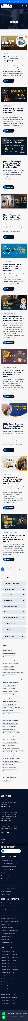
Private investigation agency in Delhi (12, 761)
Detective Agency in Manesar (8, 1003)
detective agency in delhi (9, 685)
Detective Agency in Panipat (8, 981)
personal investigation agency (10, 742)
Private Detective (19, 751)
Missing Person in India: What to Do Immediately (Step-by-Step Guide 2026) (13, 217)
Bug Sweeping (7, 105)
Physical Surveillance (6, 875)
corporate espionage (8, 666)
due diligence (18, 707)
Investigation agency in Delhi (10, 720)
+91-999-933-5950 (6, 806)
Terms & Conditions (12, 1016)
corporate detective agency (10, 660)
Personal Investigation (7, 860)
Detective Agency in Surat (7, 1000)
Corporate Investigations (9, 675)
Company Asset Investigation (8, 918)
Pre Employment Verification (8, 906)
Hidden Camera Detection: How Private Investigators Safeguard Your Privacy (13, 426)
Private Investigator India (9, 767)
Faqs (2, 842)
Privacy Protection (8, 751)
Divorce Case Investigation (8, 882)
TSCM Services (7, 421)
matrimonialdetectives (9, 729)
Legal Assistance (5, 924)
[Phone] (3, 1013)
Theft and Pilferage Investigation (9, 921)
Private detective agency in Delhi (11, 758)
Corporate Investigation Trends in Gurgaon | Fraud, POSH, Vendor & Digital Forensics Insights (12, 164)
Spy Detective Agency (9, 774)
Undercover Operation (7, 936)
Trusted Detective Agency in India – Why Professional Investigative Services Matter (13, 373)
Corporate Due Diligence (7, 912)
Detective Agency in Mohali (8, 994)
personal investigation (9, 739)
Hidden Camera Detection (10, 717)
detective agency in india (9, 694)
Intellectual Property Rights (8, 933)
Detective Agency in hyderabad (9, 966)
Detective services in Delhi (10, 701)
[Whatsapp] (3, 1017)
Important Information (7, 1018)
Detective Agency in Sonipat (8, 985)
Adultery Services (5, 894)
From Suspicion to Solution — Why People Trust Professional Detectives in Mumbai (14, 538)
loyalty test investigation (9, 726)
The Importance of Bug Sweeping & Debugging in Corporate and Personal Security (12, 481)
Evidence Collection (8, 710)
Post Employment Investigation (9, 909)
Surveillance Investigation (9, 777)
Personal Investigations (9, 745)
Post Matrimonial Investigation (9, 863)
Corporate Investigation (7, 902)
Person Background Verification (9, 885)
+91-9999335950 (15, 1)
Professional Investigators (10, 770)
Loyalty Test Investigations (8, 869)
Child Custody (8, 612)
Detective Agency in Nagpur (8, 978)
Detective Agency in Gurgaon (8, 963)
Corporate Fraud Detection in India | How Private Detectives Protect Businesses (13, 268)
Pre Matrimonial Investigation (11, 748)
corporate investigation (11, 617)
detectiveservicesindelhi (9, 704)
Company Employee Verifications (9, 915)
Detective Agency (8, 53)
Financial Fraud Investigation (8, 888)
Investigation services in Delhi (10, 723)
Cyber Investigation (9, 623)
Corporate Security (8, 679)
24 (19, 569)
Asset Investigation (9, 589)
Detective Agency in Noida (8, 951)
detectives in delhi (7, 707)
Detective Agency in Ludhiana (8, 991)
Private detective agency (9, 755)
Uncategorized (7, 158)
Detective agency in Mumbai (10, 532)
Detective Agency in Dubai (8, 972)
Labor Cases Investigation (7, 927)
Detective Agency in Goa (7, 975)
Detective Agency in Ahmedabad (9, 969)
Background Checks (8, 650)
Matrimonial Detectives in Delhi (11, 732)
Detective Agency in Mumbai (8, 960)
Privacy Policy (21, 1016)
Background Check (9, 595)
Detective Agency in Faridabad (9, 997)
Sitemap (3, 839)
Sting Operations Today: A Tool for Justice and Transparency (12, 59)
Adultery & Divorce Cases (10, 313)
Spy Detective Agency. (11, 1013)
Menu (23, 5)
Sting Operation (5, 939)
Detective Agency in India (10, 367)
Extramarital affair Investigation (11, 713)
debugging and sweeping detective (11, 630)
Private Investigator (8, 764)
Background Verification (9, 653)
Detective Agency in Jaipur (8, 988)
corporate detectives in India (10, 663)
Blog (2, 836)
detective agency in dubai (9, 688)
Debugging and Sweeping (7, 942)
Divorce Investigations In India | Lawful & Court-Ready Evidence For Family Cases (13, 319)
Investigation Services (9, 211)
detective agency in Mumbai (10, 698)
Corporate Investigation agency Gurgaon (13, 672)
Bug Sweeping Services (10, 606)
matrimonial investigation (9, 736)
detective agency (19, 679)
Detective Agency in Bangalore (9, 954)
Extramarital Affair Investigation (9, 879)
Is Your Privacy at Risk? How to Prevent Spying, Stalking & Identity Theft (13, 111)
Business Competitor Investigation (10, 930)
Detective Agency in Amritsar (10, 682)
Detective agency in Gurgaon (10, 691)
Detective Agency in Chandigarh (9, 957)
